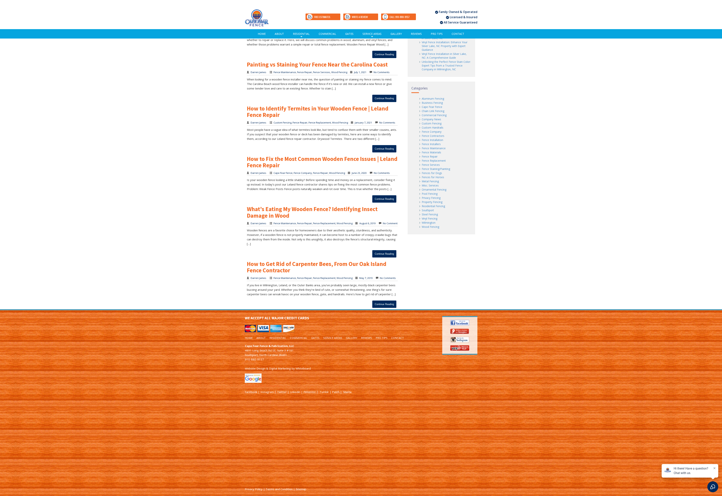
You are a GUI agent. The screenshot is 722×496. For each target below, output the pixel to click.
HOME (262, 34)
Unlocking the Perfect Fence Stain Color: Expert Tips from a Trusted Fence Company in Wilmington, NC (446, 65)
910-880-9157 (254, 359)
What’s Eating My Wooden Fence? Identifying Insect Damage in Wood (312, 212)
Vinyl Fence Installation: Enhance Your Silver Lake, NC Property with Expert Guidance (444, 45)
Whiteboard (303, 368)
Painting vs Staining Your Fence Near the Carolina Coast (317, 64)
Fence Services (321, 72)
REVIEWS (416, 34)
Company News (431, 119)
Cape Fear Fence (283, 173)
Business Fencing (432, 103)
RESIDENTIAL (301, 35)
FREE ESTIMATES (322, 17)
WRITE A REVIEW (360, 17)
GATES (349, 34)
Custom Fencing (282, 122)
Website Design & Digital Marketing (268, 368)
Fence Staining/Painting (436, 169)
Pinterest (309, 392)
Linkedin (295, 392)
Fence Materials (431, 152)
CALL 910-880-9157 (400, 17)
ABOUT (279, 34)
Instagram (267, 392)
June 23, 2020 (359, 173)
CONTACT (458, 34)
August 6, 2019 (367, 223)
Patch (335, 392)
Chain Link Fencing (433, 111)
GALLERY (396, 34)
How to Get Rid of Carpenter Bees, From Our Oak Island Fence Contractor (316, 267)
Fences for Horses (433, 177)
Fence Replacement (320, 122)
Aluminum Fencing (433, 98)
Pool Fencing (430, 193)
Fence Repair (304, 72)
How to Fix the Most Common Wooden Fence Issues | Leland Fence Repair (322, 162)
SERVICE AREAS (372, 35)
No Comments (381, 72)
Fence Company (303, 173)
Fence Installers (431, 144)
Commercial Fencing (434, 115)
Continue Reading (384, 54)
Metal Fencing (430, 181)
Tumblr (324, 392)
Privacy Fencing (431, 198)
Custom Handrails (432, 127)
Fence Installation (432, 140)
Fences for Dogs (432, 173)
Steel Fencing (430, 214)
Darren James (258, 72)
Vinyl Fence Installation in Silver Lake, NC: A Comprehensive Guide (444, 55)
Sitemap (301, 489)
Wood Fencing (339, 72)
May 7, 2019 (365, 278)
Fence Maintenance (285, 72)
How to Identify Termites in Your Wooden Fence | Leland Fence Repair (317, 111)
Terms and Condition (279, 489)
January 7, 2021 (363, 122)
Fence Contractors (433, 136)
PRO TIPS (437, 34)
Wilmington (428, 222)
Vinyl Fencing (429, 218)
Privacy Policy (253, 489)
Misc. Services (430, 185)
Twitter (282, 392)
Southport (428, 210)
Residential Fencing (433, 206)
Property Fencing (432, 202)
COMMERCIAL (327, 34)
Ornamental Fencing (434, 189)
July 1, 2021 (360, 72)
